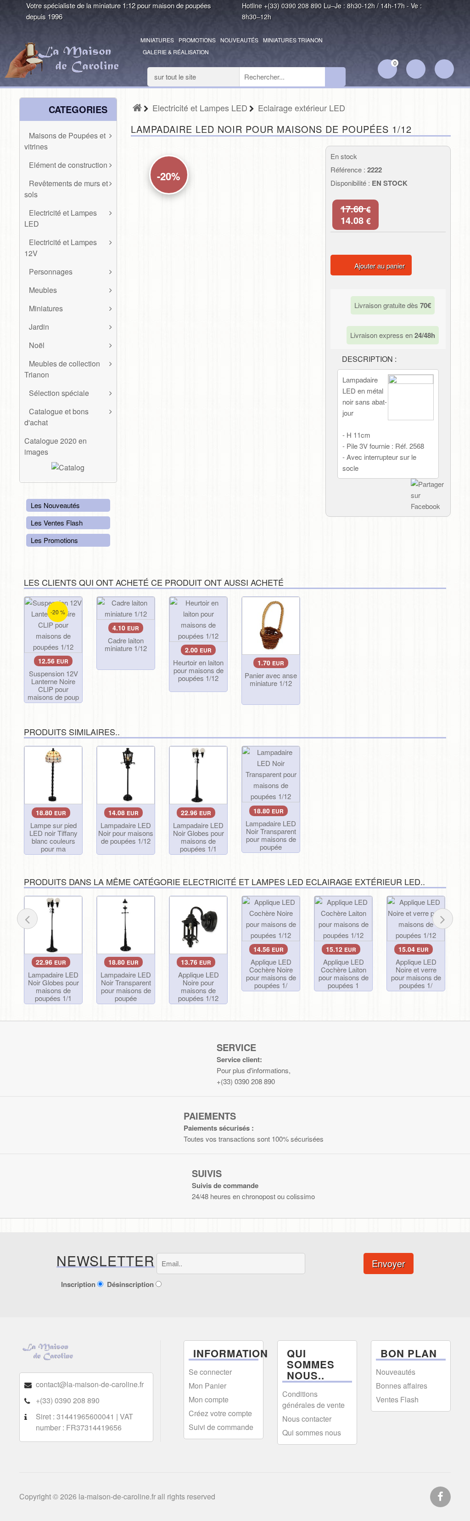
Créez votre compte (220, 1413)
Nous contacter (306, 1418)
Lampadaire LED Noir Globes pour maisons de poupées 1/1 (198, 836)
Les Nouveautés (55, 505)
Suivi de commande (221, 1427)
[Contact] (444, 69)
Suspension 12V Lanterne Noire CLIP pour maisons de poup (53, 685)
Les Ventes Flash (57, 522)
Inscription (78, 1284)
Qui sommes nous (311, 1432)
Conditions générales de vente (313, 1399)
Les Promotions (54, 540)
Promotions (197, 40)
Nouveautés (239, 40)
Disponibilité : (350, 183)
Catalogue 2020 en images (55, 446)
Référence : (347, 169)
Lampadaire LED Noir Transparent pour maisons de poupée (271, 835)
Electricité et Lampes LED (199, 108)
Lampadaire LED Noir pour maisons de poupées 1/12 (125, 833)
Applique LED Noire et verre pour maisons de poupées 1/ (416, 973)
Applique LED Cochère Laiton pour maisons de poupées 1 (344, 973)
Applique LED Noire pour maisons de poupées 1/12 (198, 986)
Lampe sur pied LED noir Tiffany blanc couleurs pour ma (53, 836)
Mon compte (209, 1399)
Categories (76, 109)
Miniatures (157, 40)
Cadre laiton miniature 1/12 (126, 644)
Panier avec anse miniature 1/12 (271, 679)
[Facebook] (440, 1497)
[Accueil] (137, 108)
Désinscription (130, 1284)
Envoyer (388, 1263)
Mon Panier (207, 1385)
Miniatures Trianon (293, 40)
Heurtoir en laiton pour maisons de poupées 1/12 (198, 670)
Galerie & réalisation (176, 52)
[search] (335, 76)
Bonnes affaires (401, 1385)
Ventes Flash (397, 1399)
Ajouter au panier (379, 265)
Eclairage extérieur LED (301, 108)
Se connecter (210, 1372)
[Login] (415, 69)
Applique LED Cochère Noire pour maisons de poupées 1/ (271, 973)
